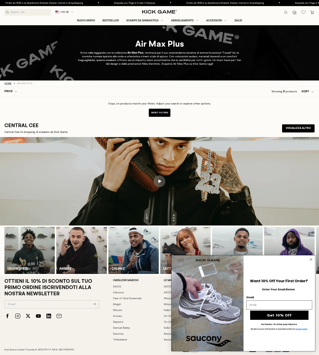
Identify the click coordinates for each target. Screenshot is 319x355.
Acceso (117, 316)
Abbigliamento (182, 20)
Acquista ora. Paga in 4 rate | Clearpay (116, 3)
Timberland (120, 339)
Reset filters (159, 112)
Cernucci (118, 292)
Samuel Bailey (121, 328)
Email (250, 297)
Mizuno (117, 310)
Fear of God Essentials (127, 298)
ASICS (117, 286)
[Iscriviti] (94, 304)
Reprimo (118, 322)
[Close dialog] (311, 259)
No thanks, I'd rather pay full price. (279, 324)
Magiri (117, 304)
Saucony (118, 334)
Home (7, 83)
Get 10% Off (279, 315)
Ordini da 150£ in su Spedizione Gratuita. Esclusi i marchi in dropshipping (207, 3)
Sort (305, 91)
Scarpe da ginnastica (142, 20)
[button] (145, 20)
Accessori (214, 20)
